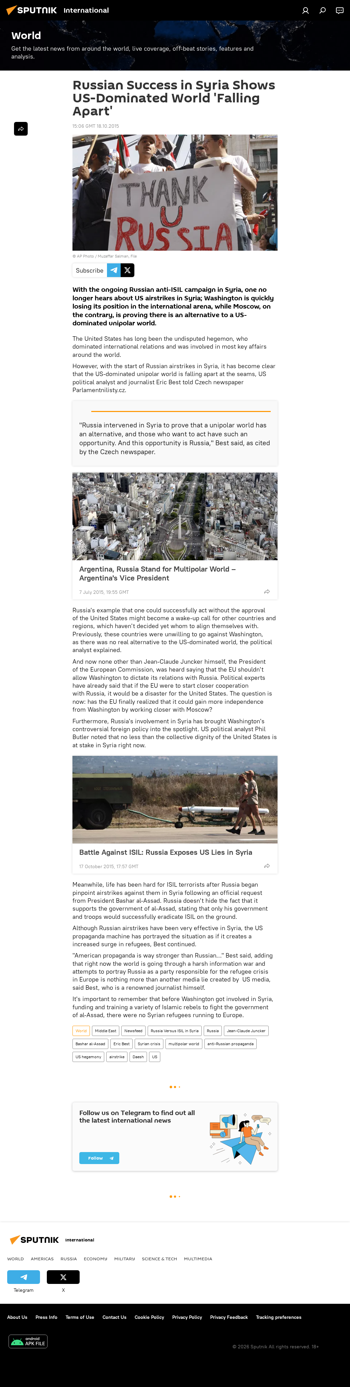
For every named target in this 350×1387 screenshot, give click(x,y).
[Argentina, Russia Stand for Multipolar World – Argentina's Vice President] (175, 516)
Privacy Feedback (229, 1317)
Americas (42, 1258)
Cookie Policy (149, 1317)
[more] (267, 591)
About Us (17, 1317)
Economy (95, 1258)
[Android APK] (28, 1342)
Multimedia (198, 1258)
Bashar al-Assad (90, 1043)
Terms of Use (80, 1317)
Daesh (138, 1056)
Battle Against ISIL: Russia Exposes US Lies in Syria (165, 852)
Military (124, 1258)
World (81, 1030)
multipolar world (184, 1043)
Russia (213, 1030)
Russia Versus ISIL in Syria (175, 1030)
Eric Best (121, 1043)
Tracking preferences (278, 1317)
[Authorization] (305, 10)
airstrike (116, 1056)
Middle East (105, 1030)
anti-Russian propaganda (230, 1043)
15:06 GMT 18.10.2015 (95, 126)
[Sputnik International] (33, 16)
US (154, 1056)
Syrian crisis (149, 1043)
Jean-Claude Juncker (246, 1030)
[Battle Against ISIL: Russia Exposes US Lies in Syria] (175, 800)
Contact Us (114, 1317)
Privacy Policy (187, 1317)
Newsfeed (133, 1030)
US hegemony (88, 1056)
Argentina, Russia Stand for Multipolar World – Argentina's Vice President (157, 573)
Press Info (46, 1317)
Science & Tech (159, 1258)
